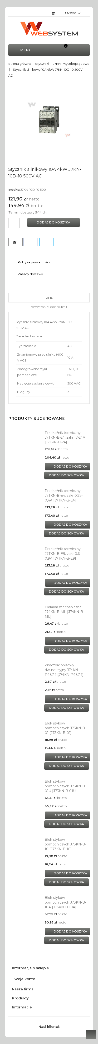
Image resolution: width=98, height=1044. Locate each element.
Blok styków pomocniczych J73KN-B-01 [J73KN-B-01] (65, 728)
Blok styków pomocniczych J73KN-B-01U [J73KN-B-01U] (65, 786)
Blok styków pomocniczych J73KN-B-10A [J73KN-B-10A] (65, 902)
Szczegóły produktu (49, 307)
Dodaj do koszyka (53, 222)
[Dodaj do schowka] (15, 242)
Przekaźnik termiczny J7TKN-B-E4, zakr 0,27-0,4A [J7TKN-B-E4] (64, 495)
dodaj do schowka (66, 475)
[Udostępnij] (31, 242)
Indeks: (14, 189)
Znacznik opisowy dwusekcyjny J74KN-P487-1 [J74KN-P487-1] (64, 670)
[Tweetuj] (47, 242)
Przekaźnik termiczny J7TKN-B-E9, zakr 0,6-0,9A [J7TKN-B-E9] (63, 554)
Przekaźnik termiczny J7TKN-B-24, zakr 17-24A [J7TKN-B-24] (65, 437)
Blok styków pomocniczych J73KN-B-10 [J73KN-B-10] (65, 844)
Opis (49, 297)
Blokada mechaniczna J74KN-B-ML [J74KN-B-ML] (64, 612)
